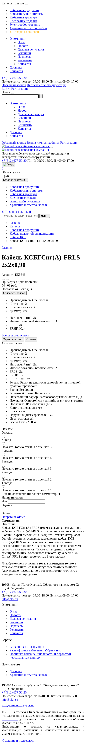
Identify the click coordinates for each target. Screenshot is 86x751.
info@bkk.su (10, 599)
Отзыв (6, 513)
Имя (4, 501)
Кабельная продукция (24, 10)
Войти (6, 88)
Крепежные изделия (23, 21)
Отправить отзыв (13, 517)
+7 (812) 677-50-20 (14, 78)
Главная (7, 247)
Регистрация (19, 88)
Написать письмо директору (46, 85)
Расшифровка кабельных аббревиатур (35, 650)
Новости (23, 45)
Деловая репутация (31, 49)
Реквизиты (25, 60)
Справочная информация (27, 646)
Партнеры (24, 56)
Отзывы (31, 339)
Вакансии (24, 53)
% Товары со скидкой (24, 31)
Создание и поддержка (18, 705)
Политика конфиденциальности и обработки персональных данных (40, 655)
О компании (18, 38)
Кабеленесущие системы (26, 13)
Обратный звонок (14, 85)
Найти (44, 215)
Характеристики (12, 339)
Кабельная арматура (23, 17)
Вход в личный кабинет (43, 142)
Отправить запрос (14, 293)
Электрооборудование (25, 24)
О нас (21, 42)
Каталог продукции (14, 179)
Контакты (24, 64)
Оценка (7, 505)
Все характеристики (15, 335)
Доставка (16, 67)
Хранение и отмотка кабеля (28, 28)
